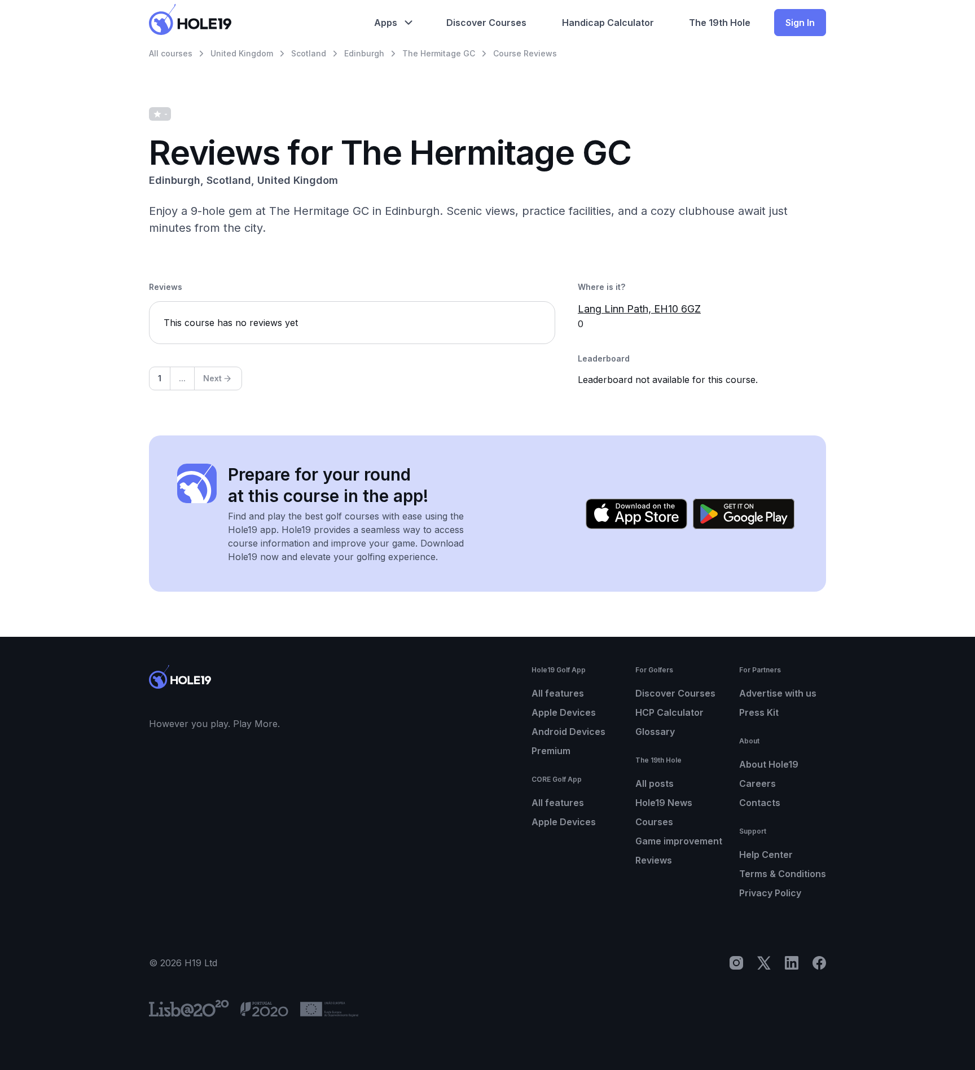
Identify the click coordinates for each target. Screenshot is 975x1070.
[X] (764, 963)
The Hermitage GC (438, 53)
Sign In (800, 22)
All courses (170, 53)
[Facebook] (819, 963)
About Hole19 (768, 764)
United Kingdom (241, 53)
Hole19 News (663, 802)
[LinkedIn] (791, 963)
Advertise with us (777, 693)
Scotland (308, 53)
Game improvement (678, 841)
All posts (654, 783)
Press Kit (759, 712)
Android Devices (568, 731)
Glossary (655, 731)
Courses (654, 821)
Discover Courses (675, 693)
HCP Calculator (669, 712)
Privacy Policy (770, 893)
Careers (757, 783)
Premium (551, 750)
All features (558, 693)
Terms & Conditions (782, 873)
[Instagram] (736, 963)
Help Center (766, 854)
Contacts (759, 802)
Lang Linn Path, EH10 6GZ (639, 309)
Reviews (653, 860)
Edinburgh (364, 53)
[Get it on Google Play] (743, 514)
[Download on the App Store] (636, 514)
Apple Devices (564, 712)
